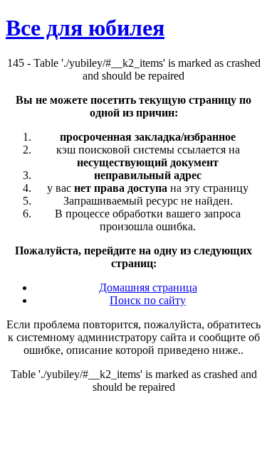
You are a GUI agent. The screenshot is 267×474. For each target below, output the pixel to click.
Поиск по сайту (148, 300)
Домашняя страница (148, 287)
